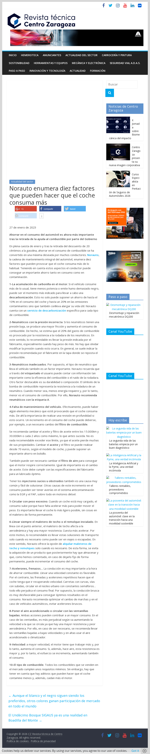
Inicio (13, 55)
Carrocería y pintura (117, 55)
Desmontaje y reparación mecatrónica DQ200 (124, 314)
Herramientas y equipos (51, 63)
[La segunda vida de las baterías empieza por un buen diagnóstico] (124, 428)
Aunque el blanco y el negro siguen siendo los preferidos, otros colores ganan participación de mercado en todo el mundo (54, 700)
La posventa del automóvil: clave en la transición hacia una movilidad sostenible (122, 518)
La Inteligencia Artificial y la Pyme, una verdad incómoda (123, 467)
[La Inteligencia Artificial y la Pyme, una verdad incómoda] (124, 455)
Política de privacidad (43, 741)
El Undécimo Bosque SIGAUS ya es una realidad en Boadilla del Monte (47, 718)
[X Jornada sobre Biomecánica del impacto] (118, 118)
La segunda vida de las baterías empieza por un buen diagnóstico (123, 444)
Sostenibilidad (19, 63)
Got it (135, 751)
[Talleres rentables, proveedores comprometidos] (124, 478)
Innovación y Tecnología (47, 70)
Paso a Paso (17, 70)
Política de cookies (18, 741)
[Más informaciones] (41, 216)
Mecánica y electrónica (88, 63)
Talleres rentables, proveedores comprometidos (120, 489)
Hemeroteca (29, 55)
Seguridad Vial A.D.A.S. (125, 63)
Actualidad (78, 70)
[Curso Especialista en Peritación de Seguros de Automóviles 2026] (118, 172)
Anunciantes (52, 55)
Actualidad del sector (81, 55)
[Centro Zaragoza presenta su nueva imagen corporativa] (118, 145)
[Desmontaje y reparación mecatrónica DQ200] (124, 305)
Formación (97, 70)
